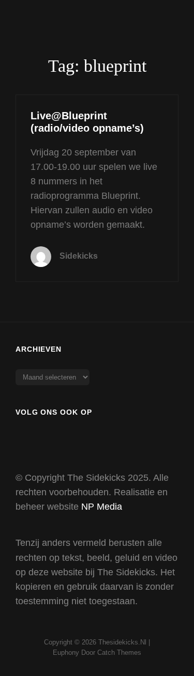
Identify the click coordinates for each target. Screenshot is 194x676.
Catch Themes (119, 652)
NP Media (101, 506)
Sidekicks (78, 255)
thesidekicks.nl (122, 642)
